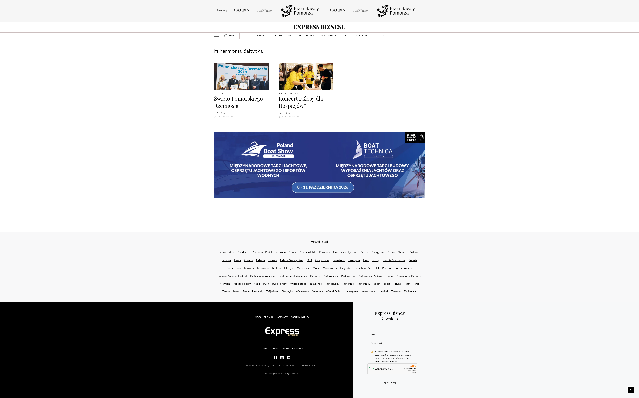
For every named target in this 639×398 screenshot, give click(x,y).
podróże (387, 268)
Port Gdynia (348, 276)
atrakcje (281, 252)
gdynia (272, 260)
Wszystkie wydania (293, 349)
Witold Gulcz (333, 291)
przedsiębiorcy (242, 284)
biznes (292, 252)
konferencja (234, 268)
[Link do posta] (241, 76)
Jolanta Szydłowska (394, 260)
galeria (248, 260)
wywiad (383, 291)
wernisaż (317, 291)
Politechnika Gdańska (262, 276)
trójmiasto (272, 291)
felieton (414, 252)
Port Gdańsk (330, 276)
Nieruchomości (307, 36)
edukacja (324, 252)
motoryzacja (330, 268)
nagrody (345, 268)
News (258, 317)
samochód (316, 284)
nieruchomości (362, 268)
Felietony (277, 36)
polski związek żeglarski (293, 276)
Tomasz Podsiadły (253, 291)
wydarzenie (368, 291)
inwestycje (354, 260)
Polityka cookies (308, 366)
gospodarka (322, 260)
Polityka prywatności (284, 366)
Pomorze (315, 276)
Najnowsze (289, 93)
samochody (332, 284)
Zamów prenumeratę (257, 366)
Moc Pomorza (364, 36)
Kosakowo (263, 268)
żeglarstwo (410, 291)
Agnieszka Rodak (263, 252)
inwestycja (339, 260)
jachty (375, 260)
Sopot (376, 284)
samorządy (363, 284)
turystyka (287, 291)
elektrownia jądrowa (345, 252)
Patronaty (282, 317)
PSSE (257, 284)
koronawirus (227, 252)
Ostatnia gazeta (300, 317)
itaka (366, 260)
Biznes (290, 36)
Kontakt (274, 349)
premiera (225, 284)
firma (237, 260)
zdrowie (396, 291)
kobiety (413, 260)
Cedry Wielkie (308, 252)
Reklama (268, 317)
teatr (407, 284)
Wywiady (262, 36)
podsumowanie (403, 268)
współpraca (352, 291)
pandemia (243, 252)
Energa (365, 252)
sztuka (397, 284)
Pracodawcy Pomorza (408, 276)
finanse (226, 260)
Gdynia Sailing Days (291, 260)
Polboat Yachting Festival (232, 276)
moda (316, 268)
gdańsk (260, 260)
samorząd (348, 284)
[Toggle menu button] (216, 36)
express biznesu (397, 252)
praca (390, 276)
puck (266, 284)
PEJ (377, 268)
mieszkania (303, 268)
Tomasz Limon (230, 291)
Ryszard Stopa (298, 284)
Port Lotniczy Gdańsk (370, 276)
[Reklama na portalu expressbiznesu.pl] (319, 165)
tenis (416, 284)
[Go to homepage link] (319, 27)
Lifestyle (346, 36)
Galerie (381, 36)
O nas (264, 349)
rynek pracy (279, 284)
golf (309, 260)
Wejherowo (302, 291)
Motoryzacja (328, 36)
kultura (276, 268)
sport (387, 284)
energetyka (378, 252)
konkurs (249, 268)
